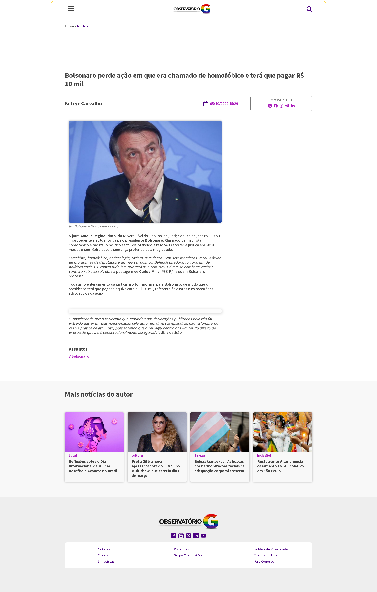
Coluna (103, 555)
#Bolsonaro (79, 356)
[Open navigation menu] (71, 8)
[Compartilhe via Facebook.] (275, 107)
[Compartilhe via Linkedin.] (292, 107)
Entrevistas (106, 561)
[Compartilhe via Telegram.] (287, 107)
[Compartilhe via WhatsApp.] (270, 107)
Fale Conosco (264, 561)
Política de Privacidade (271, 549)
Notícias (104, 549)
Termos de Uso (265, 555)
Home (69, 26)
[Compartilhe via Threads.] (281, 107)
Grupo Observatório (188, 555)
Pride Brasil (182, 549)
